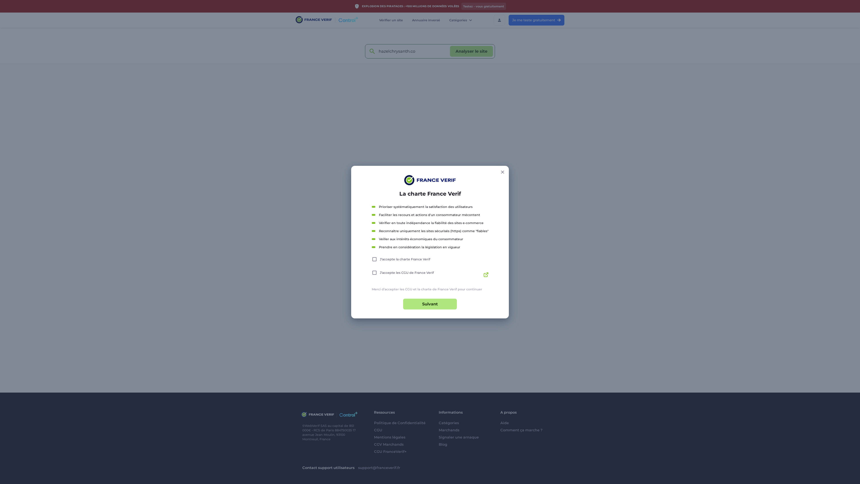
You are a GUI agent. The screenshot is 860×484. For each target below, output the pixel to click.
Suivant (430, 304)
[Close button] (502, 172)
